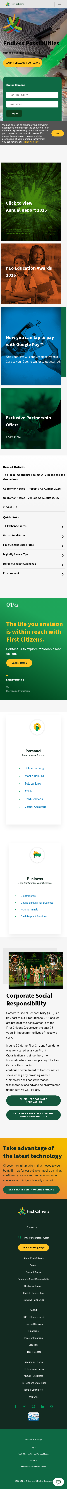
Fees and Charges (33, 1324)
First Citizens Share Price (18, 545)
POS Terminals (29, 909)
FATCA (33, 1310)
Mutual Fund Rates (14, 536)
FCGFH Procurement (33, 1317)
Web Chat (33, 1397)
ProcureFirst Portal (33, 1362)
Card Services (34, 799)
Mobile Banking (35, 776)
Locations (33, 1345)
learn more (14, 293)
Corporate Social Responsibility (33, 1279)
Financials (33, 1331)
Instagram (33, 1406)
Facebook (15, 1406)
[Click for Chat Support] (58, 1482)
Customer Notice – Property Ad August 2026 (32, 488)
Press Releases (33, 1352)
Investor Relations (33, 1338)
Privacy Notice (31, 141)
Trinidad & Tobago (33, 1439)
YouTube (51, 1406)
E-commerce (28, 895)
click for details (18, 228)
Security (33, 1460)
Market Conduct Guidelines (19, 564)
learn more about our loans (22, 62)
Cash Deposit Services (34, 916)
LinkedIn (42, 1406)
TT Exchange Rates (14, 526)
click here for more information (33, 1100)
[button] (18, 680)
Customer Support (33, 1286)
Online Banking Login (33, 1247)
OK (57, 133)
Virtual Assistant (35, 806)
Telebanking (33, 783)
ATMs (28, 791)
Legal (33, 1447)
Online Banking (34, 768)
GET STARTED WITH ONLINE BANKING (31, 1189)
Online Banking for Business (37, 902)
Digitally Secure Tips (15, 554)
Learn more (14, 372)
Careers (34, 1265)
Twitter (24, 1406)
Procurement (11, 573)
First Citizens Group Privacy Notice (33, 1454)
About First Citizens (34, 1258)
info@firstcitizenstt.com (36, 1238)
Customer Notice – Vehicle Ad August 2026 (31, 497)
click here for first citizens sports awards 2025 (33, 1115)
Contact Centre (33, 1272)
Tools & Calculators (33, 1390)
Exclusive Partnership (34, 1300)
